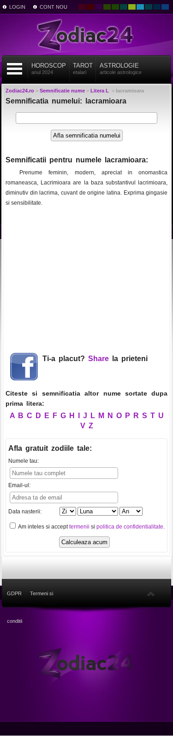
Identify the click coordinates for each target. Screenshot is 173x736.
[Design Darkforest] (107, 7)
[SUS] (151, 593)
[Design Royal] (157, 7)
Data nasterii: (25, 511)
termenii (79, 526)
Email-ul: (19, 485)
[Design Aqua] (140, 7)
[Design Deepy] (165, 7)
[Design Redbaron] (90, 7)
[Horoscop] (86, 662)
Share (98, 358)
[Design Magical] (98, 7)
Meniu (14, 68)
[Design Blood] (82, 7)
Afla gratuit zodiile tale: (50, 448)
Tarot (83, 68)
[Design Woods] (115, 7)
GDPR (14, 593)
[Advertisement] (86, 276)
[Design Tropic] (123, 7)
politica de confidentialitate (129, 526)
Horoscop (48, 68)
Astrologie (121, 68)
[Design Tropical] (148, 7)
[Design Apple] (132, 7)
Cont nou (53, 7)
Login (17, 7)
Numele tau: (23, 461)
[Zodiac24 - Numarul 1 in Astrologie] (87, 34)
